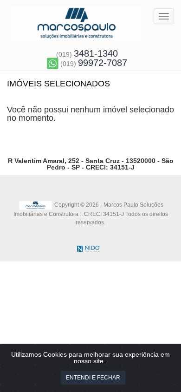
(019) (87, 54)
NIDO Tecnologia (88, 248)
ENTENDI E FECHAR (93, 377)
